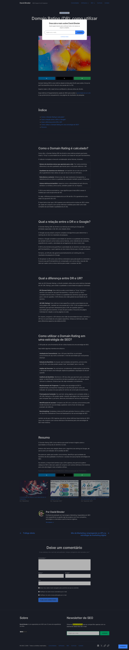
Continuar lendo (64, 36)
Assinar (80, 32)
